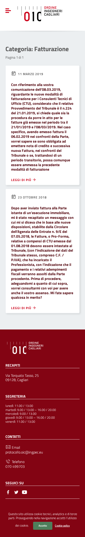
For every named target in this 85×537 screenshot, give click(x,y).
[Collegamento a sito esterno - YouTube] (24, 491)
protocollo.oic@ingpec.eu (24, 452)
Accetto (43, 525)
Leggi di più (21, 179)
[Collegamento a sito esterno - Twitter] (16, 491)
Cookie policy (62, 525)
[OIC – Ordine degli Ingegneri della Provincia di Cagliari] (39, 13)
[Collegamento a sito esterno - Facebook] (8, 491)
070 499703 (15, 466)
